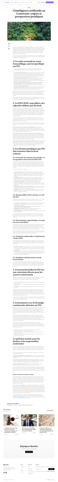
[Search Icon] (39, 2)
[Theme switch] (37, 2)
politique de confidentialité (50, 471)
